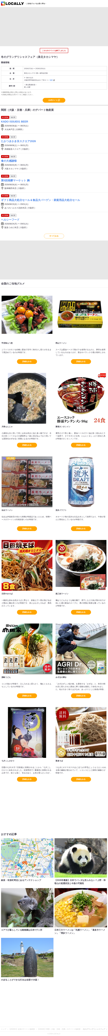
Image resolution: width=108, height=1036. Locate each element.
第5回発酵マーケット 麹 (15, 180)
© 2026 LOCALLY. (54, 1034)
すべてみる (54, 236)
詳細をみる (27, 361)
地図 (51, 80)
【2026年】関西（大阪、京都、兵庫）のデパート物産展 (59, 1029)
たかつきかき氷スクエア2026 (18, 141)
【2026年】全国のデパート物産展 (22, 1029)
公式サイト (53, 100)
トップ (4, 1029)
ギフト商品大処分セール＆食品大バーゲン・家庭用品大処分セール (40, 200)
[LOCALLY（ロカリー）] (12, 4)
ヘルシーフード (10, 219)
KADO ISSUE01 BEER (14, 121)
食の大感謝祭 (9, 160)
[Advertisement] (54, 26)
